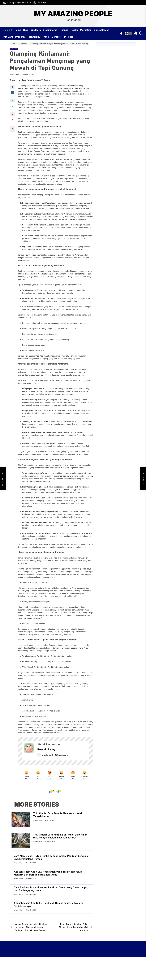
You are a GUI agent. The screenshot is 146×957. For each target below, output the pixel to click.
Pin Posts (68, 36)
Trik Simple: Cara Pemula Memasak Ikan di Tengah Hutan (57, 815)
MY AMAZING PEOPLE (73, 14)
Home (6, 30)
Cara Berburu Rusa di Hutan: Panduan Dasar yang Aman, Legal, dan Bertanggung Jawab (51, 889)
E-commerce (50, 30)
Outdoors (35, 30)
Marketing (85, 30)
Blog (25, 30)
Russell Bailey (14, 74)
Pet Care (8, 36)
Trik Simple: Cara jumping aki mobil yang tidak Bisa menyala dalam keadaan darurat (60, 836)
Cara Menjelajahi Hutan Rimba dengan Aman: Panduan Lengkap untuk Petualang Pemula (51, 858)
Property (20, 36)
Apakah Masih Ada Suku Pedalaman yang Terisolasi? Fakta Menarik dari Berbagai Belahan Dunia (48, 873)
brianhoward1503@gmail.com (55, 755)
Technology (33, 36)
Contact (56, 36)
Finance (64, 30)
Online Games (101, 30)
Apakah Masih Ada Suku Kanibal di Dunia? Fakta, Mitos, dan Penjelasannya (48, 905)
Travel (45, 36)
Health (74, 30)
